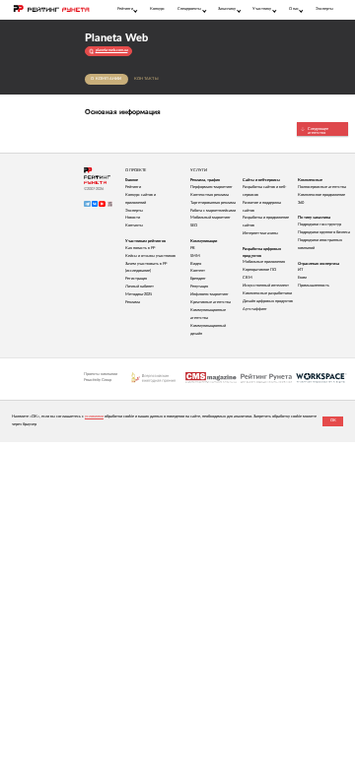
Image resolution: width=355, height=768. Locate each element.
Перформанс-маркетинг (211, 187)
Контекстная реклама (209, 195)
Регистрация (136, 279)
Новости (132, 218)
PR (192, 248)
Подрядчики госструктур (319, 224)
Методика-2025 (138, 294)
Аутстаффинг (255, 309)
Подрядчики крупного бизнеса (324, 232)
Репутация (199, 286)
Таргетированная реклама (213, 203)
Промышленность (313, 286)
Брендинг (198, 279)
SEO (193, 225)
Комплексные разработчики (267, 293)
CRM (247, 278)
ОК (333, 420)
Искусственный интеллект (266, 286)
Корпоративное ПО (259, 270)
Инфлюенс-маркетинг (209, 294)
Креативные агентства (210, 302)
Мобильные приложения (264, 262)
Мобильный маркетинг (210, 218)
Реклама (132, 302)
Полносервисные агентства (322, 187)
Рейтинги (133, 187)
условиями (94, 416)
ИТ (300, 270)
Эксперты (324, 9)
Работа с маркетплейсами (213, 211)
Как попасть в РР (140, 248)
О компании (106, 79)
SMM (195, 256)
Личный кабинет (139, 286)
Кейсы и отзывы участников (150, 256)
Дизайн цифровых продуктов (268, 301)
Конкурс (157, 9)
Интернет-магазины (260, 233)
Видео (195, 264)
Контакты (146, 79)
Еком (302, 278)
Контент (197, 271)
